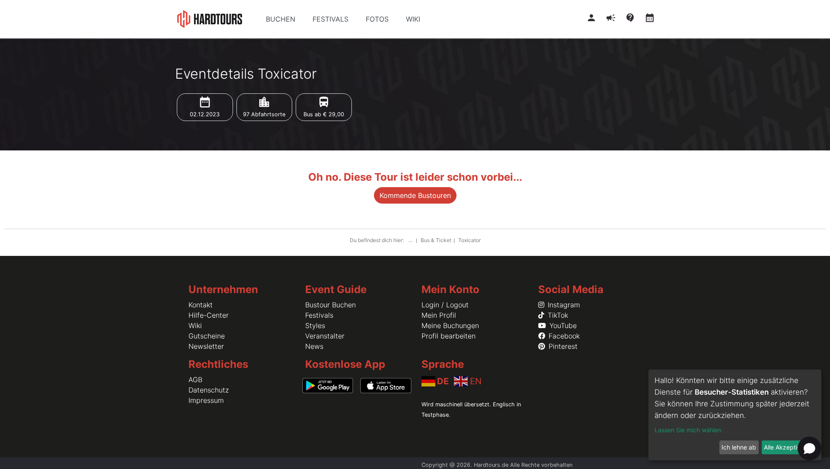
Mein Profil (438, 315)
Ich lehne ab (738, 447)
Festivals (319, 315)
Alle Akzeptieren (787, 447)
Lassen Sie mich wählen (687, 430)
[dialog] (734, 415)
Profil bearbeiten (448, 336)
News (314, 346)
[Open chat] (809, 448)
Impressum (206, 400)
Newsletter (206, 346)
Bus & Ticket (436, 240)
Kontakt (200, 304)
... (411, 240)
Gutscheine (206, 336)
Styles (315, 325)
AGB (195, 379)
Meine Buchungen (450, 325)
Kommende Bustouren (415, 195)
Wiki (195, 325)
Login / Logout (445, 304)
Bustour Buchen (330, 304)
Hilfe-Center (208, 315)
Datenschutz (208, 390)
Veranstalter (325, 336)
